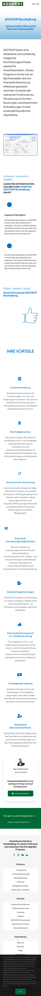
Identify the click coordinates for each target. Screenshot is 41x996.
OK (20, 991)
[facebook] (14, 855)
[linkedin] (27, 855)
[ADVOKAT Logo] (12, 3)
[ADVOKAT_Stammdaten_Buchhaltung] (20, 135)
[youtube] (23, 855)
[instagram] (18, 855)
